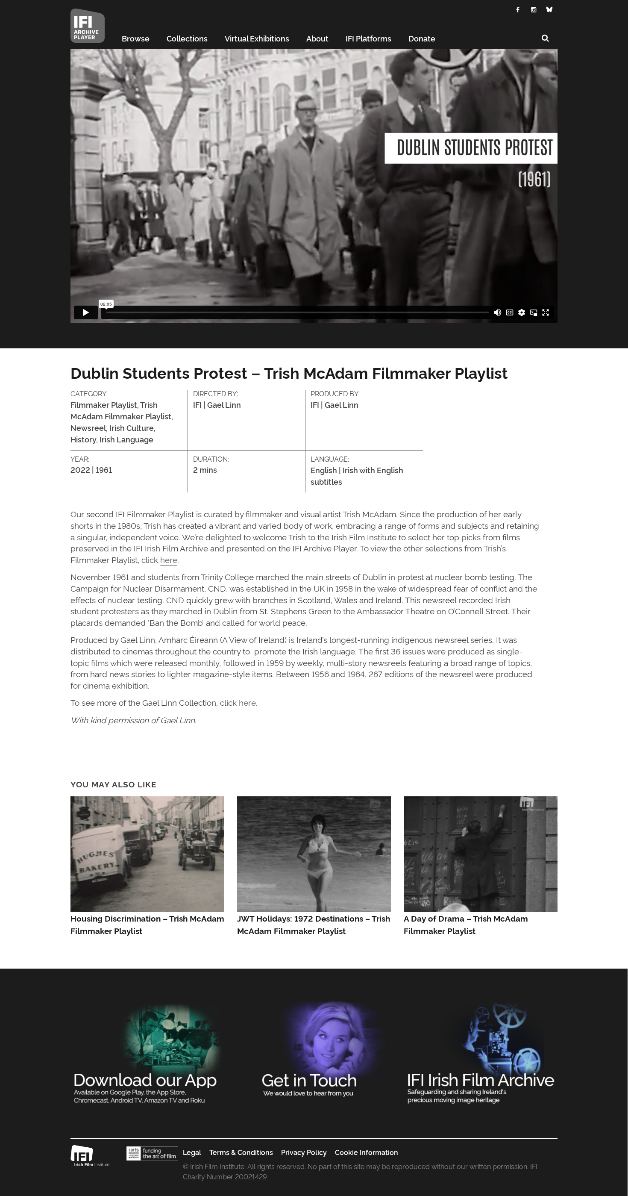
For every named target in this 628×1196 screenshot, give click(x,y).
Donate (421, 38)
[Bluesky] (550, 9)
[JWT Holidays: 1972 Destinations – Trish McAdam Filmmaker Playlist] (314, 851)
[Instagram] (534, 9)
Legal (192, 1152)
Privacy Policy (304, 1152)
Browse (136, 38)
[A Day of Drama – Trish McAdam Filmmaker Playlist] (481, 851)
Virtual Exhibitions (257, 38)
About (317, 38)
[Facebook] (518, 9)
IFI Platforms (368, 38)
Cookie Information (366, 1152)
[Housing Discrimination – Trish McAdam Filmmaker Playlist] (147, 851)
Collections (187, 38)
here (168, 559)
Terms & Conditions (241, 1152)
